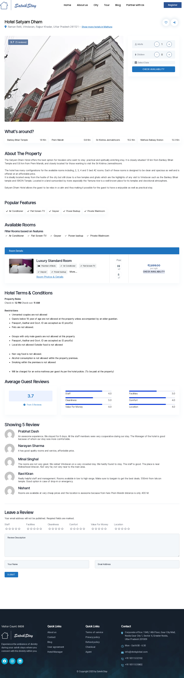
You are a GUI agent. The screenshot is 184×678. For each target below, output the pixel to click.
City (96, 5)
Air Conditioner (16, 235)
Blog (118, 5)
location (118, 524)
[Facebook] (4, 661)
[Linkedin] (20, 661)
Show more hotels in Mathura (97, 26)
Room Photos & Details (49, 276)
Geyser (57, 235)
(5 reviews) (18, 42)
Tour (107, 5)
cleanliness (53, 524)
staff (7, 524)
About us (82, 5)
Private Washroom (99, 235)
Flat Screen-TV (39, 235)
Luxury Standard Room (54, 261)
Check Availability (153, 69)
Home (67, 5)
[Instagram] (12, 661)
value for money (99, 524)
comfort (73, 524)
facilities (30, 524)
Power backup (75, 235)
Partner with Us (135, 5)
